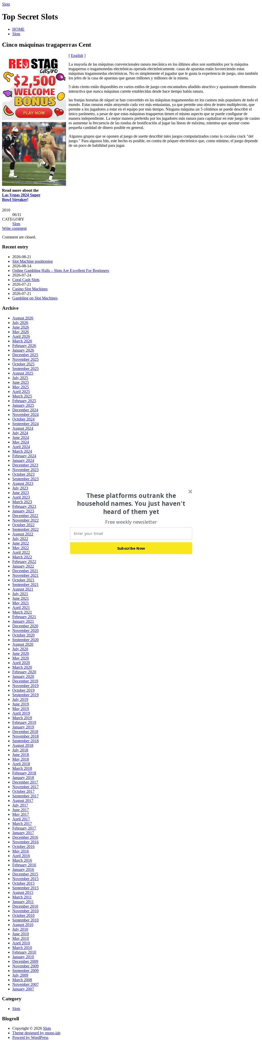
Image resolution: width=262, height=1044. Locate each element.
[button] (131, 503)
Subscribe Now (131, 547)
